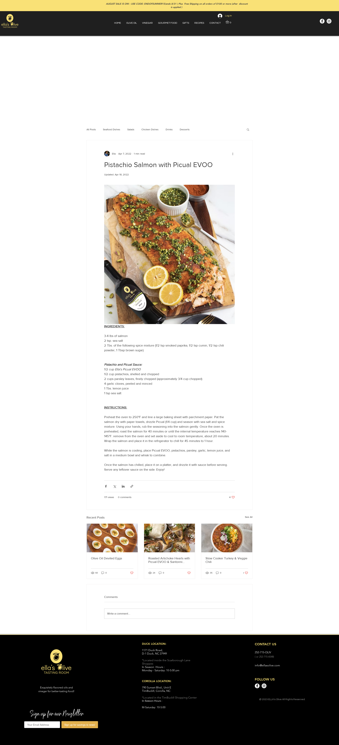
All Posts (91, 129)
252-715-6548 (266, 656)
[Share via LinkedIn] (123, 486)
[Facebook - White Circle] (322, 21)
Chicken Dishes (150, 129)
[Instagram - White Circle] (329, 21)
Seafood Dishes (111, 129)
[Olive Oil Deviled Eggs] (112, 538)
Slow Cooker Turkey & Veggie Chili (226, 560)
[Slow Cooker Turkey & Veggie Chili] (226, 538)
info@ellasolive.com (267, 665)
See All (248, 517)
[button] (229, 22)
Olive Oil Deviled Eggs (106, 558)
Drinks (169, 129)
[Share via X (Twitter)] (114, 486)
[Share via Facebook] (106, 486)
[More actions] (233, 154)
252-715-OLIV (263, 652)
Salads (130, 129)
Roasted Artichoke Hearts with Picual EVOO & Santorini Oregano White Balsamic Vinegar (169, 560)
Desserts (185, 129)
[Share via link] (131, 486)
